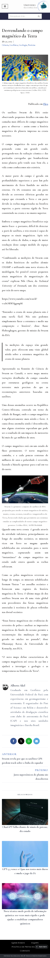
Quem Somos (18, 943)
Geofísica (13, 45)
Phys (45, 104)
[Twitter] (21, 741)
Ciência (5, 45)
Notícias (31, 45)
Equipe (35, 943)
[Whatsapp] (29, 741)
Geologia (23, 45)
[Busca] (39, 16)
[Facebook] (13, 741)
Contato (25, 950)
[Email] (36, 741)
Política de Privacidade (25, 946)
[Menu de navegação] (5, 6)
